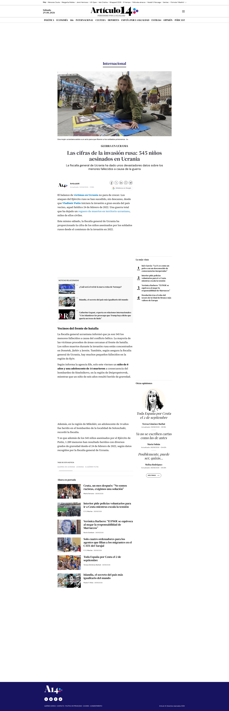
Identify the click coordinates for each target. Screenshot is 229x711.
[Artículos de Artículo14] (62, 185)
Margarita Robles (68, 2)
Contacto (60, 706)
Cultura (101, 20)
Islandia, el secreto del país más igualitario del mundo (103, 299)
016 (72, 20)
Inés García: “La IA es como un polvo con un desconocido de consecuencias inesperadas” (155, 268)
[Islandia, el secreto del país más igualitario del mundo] (67, 302)
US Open (93, 2)
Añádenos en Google (123, 188)
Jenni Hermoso (82, 2)
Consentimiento (96, 706)
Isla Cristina (103, 2)
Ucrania (80, 467)
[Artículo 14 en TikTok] (60, 699)
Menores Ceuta (54, 2)
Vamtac (166, 2)
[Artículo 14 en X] (46, 699)
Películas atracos (139, 2)
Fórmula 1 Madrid (177, 2)
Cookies (86, 706)
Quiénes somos (50, 706)
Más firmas (152, 475)
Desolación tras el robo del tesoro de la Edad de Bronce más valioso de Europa (156, 298)
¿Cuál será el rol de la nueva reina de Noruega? (100, 286)
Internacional (84, 20)
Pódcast (180, 20)
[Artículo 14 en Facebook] (55, 699)
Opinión (168, 20)
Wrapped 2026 (115, 2)
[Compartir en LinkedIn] (121, 183)
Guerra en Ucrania (66, 467)
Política (49, 20)
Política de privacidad (73, 706)
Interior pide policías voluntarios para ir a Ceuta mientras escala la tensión (154, 278)
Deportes (113, 20)
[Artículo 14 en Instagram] (51, 699)
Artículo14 (74, 183)
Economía (62, 20)
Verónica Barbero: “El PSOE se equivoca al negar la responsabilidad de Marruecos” (156, 288)
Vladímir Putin (92, 467)
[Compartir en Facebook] (111, 183)
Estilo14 (156, 20)
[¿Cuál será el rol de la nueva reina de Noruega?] (67, 289)
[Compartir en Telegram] (130, 183)
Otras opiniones (144, 383)
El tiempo (126, 2)
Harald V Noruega (154, 2)
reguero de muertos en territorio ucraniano (104, 211)
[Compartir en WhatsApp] (125, 183)
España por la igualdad (135, 20)
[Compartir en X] (116, 183)
